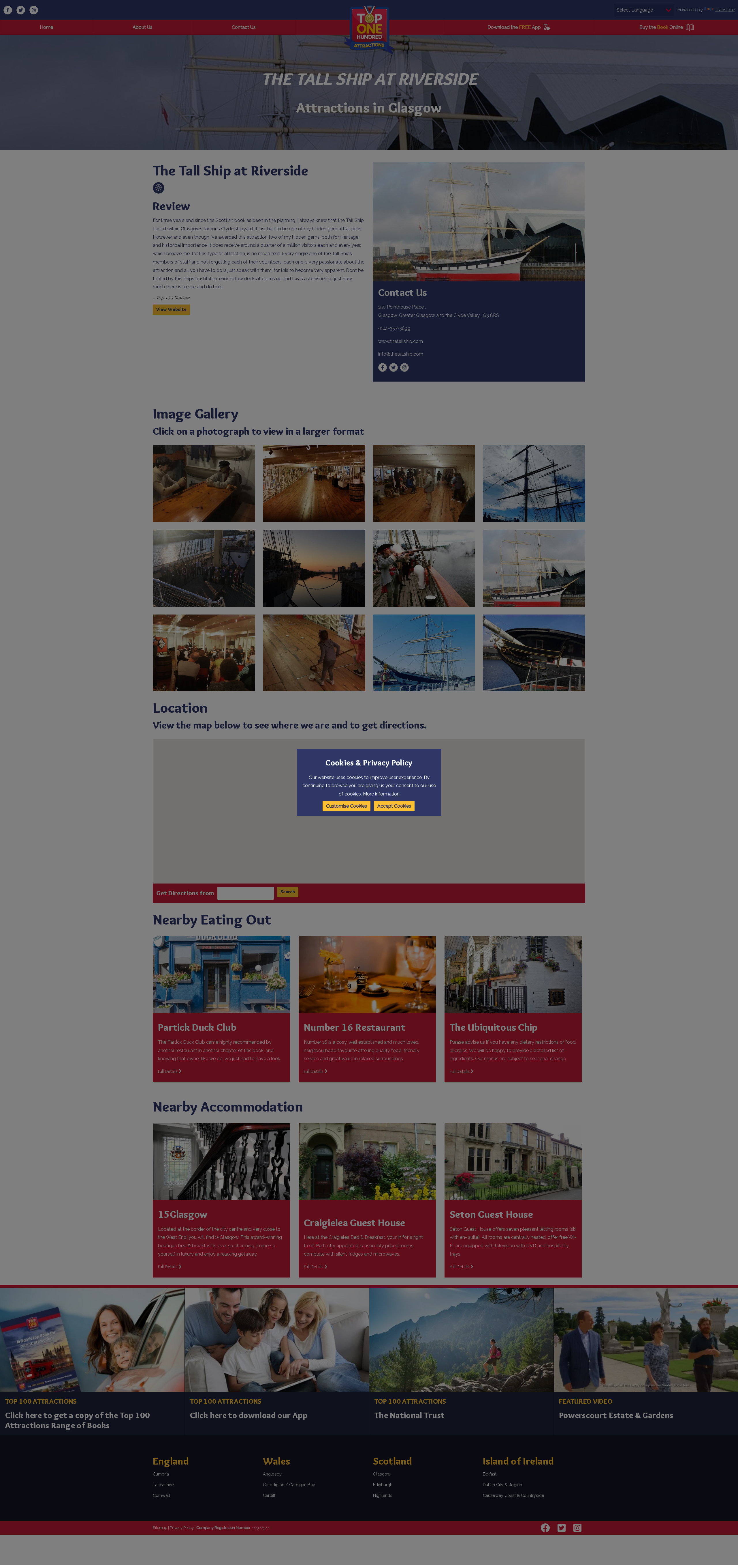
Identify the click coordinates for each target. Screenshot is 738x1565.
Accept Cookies (394, 806)
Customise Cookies (346, 806)
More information (381, 794)
